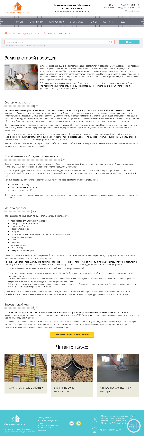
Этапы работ (77, 21)
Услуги (20, 21)
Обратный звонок (132, 11)
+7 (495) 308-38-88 (129, 5)
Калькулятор (56, 21)
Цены (94, 21)
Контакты (108, 21)
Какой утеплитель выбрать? (49, 425)
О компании (36, 21)
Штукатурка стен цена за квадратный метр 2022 (19, 432)
